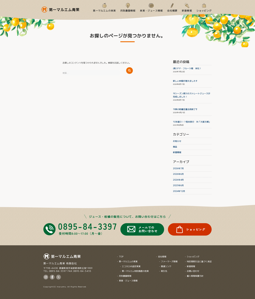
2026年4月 (178, 179)
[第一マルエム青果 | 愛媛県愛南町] (60, 9)
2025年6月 (178, 185)
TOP (121, 256)
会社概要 (172, 10)
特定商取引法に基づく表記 (199, 261)
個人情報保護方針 (195, 275)
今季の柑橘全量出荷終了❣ (185, 109)
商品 (175, 146)
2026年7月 (178, 168)
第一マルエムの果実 (104, 10)
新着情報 (187, 10)
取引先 (164, 270)
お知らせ (177, 141)
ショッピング (204, 10)
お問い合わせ (193, 270)
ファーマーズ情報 (169, 261)
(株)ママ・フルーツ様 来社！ (187, 68)
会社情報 (162, 256)
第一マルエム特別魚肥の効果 (135, 270)
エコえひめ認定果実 (131, 266)
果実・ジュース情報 (151, 10)
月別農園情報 (127, 10)
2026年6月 (178, 173)
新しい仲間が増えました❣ (185, 80)
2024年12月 (179, 191)
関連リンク (166, 266)
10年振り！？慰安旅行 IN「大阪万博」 (192, 121)
